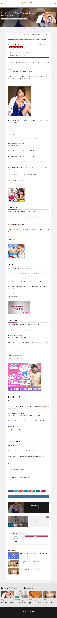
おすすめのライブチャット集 (18, 18)
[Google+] (20, 39)
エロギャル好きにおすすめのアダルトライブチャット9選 (32, 569)
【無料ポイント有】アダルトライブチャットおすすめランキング (34, 553)
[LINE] (33, 39)
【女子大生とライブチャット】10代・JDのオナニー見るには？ (21, 601)
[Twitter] (15, 39)
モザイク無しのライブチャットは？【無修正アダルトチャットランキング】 (34, 561)
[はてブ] (25, 39)
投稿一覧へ (36, 536)
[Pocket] (29, 39)
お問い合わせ (25, 611)
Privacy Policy (32, 611)
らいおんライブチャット (31, 613)
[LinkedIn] (38, 39)
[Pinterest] (43, 39)
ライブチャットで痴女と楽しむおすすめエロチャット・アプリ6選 (26, 28)
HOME (3, 28)
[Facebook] (10, 39)
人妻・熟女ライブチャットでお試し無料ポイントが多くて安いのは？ (35, 602)
